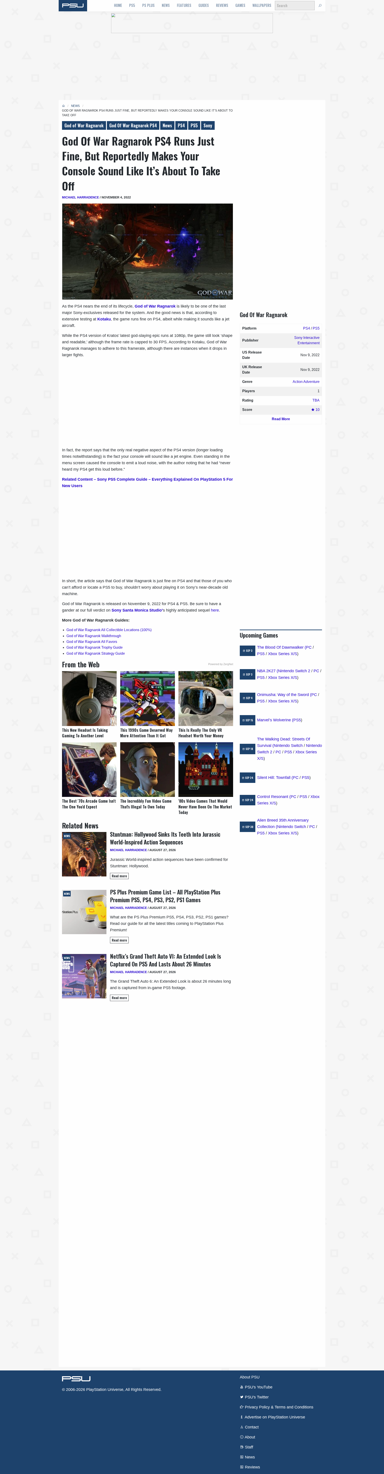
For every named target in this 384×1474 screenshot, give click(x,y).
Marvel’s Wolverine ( (275, 720)
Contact (251, 1427)
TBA (316, 400)
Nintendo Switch (288, 745)
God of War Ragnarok (84, 125)
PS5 (132, 5)
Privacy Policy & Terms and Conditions (278, 1407)
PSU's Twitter (256, 1397)
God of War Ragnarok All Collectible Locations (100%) (109, 630)
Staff (248, 1447)
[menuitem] (118, 5)
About (249, 1437)
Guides (203, 5)
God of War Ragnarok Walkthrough (93, 636)
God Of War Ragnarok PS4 (133, 125)
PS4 (181, 125)
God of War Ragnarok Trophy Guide (94, 647)
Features (184, 5)
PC (309, 647)
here (215, 610)
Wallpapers (261, 5)
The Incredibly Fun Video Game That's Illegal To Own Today (146, 803)
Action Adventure (306, 382)
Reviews (222, 5)
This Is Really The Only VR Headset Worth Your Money (201, 732)
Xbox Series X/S (282, 654)
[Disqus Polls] (147, 1067)
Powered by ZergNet (220, 664)
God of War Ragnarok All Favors (91, 642)
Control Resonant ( (274, 796)
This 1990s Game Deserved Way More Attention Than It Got (146, 732)
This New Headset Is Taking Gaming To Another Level (85, 732)
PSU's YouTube (258, 1387)
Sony (208, 125)
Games (240, 5)
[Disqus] (147, 1183)
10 (317, 410)
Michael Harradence (80, 197)
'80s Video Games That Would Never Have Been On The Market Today (205, 806)
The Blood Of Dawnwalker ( (281, 647)
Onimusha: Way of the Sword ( (284, 694)
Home (118, 5)
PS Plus (148, 5)
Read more (119, 876)
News (166, 5)
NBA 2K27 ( (267, 671)
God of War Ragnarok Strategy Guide (95, 653)
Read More (281, 419)
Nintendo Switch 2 (294, 671)
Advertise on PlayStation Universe (274, 1417)
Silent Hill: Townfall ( (275, 777)
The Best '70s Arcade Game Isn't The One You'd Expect (89, 803)
